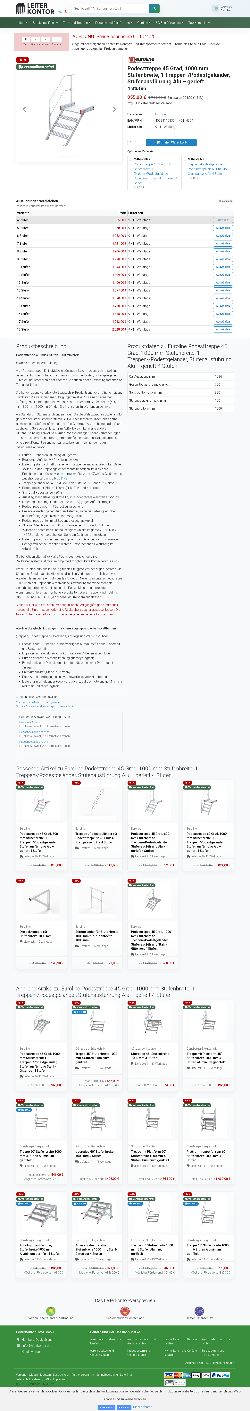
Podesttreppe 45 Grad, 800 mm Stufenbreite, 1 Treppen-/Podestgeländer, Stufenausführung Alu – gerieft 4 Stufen (155, 173)
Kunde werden (31, 1352)
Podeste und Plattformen (112, 23)
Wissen (33, 1374)
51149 (63, 478)
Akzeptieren (106, 1407)
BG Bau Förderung (168, 23)
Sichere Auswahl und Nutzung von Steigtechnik (44, 706)
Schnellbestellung (107, 1374)
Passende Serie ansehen (34, 722)
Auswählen (223, 227)
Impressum (60, 1379)
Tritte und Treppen (75, 23)
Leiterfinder (126, 1374)
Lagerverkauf (61, 1374)
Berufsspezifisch (44, 23)
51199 (74, 502)
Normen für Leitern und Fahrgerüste (38, 702)
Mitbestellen (142, 159)
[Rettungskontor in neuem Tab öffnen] (65, 11)
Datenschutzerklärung (29, 1379)
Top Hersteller (197, 23)
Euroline (160, 114)
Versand (21, 1374)
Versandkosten (224, 1362)
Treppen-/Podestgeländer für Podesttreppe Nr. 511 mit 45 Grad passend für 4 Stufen (207, 169)
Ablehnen (124, 1407)
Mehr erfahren (142, 1407)
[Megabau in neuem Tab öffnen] (60, 11)
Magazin (45, 1374)
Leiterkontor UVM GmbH (41, 1384)
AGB (48, 1379)
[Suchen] (154, 8)
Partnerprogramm (82, 1374)
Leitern (20, 23)
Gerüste (142, 23)
